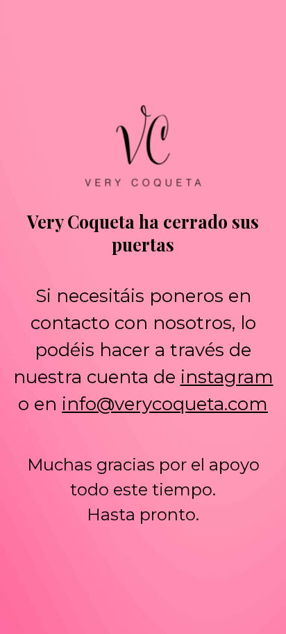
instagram (227, 377)
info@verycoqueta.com (165, 404)
